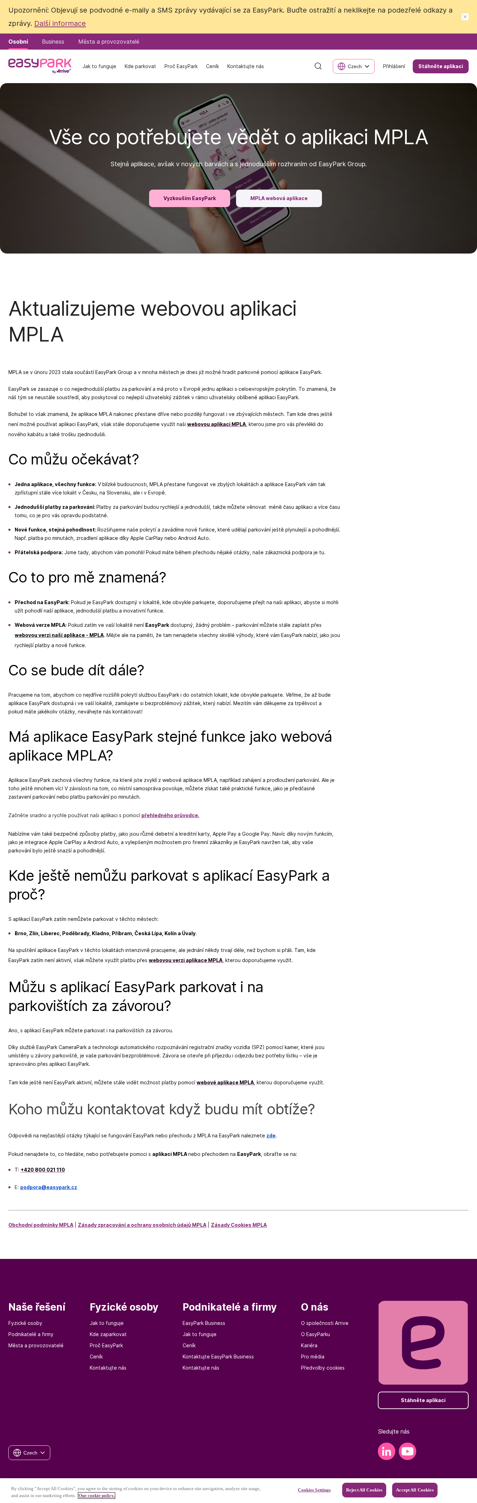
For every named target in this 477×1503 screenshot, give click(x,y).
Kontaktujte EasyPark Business (218, 1356)
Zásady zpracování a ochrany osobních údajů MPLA (142, 1225)
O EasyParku (315, 1334)
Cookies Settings (314, 1490)
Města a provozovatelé (36, 1345)
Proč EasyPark (106, 1345)
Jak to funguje (107, 1323)
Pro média (312, 1356)
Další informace (60, 23)
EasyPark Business (204, 1323)
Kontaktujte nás (108, 1368)
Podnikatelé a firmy (30, 1334)
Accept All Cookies (414, 1490)
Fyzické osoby (25, 1323)
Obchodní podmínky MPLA (40, 1225)
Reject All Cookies (364, 1490)
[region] (238, 1490)
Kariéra (309, 1345)
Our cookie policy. (97, 1495)
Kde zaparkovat (108, 1334)
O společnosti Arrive (324, 1323)
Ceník (96, 1356)
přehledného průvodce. (170, 815)
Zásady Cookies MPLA (239, 1225)
